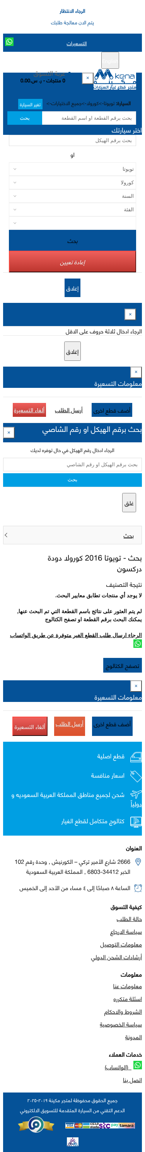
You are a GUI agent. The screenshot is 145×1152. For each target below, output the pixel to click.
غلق (129, 502)
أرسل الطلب (68, 409)
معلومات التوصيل (121, 943)
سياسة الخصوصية (121, 1023)
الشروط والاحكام (123, 1011)
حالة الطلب (129, 918)
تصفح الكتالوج (122, 665)
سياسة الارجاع (126, 931)
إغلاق (73, 287)
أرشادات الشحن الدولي (116, 956)
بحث (24, 118)
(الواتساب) (118, 1066)
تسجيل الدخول (40, 60)
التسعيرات (77, 43)
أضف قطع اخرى (112, 409)
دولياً (136, 803)
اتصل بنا (132, 1079)
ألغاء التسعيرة (29, 409)
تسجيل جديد (75, 60)
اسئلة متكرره (128, 998)
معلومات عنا (127, 985)
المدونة (133, 1036)
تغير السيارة (30, 104)
